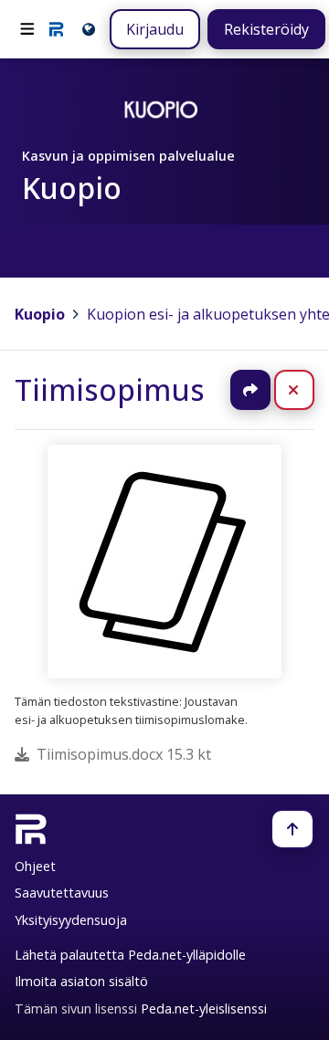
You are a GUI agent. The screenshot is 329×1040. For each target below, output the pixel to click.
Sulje (308, 390)
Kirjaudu (155, 29)
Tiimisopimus (110, 389)
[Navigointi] (27, 29)
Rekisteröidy (266, 29)
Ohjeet (35, 866)
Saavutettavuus (62, 892)
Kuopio (40, 314)
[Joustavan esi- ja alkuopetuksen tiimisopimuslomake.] (164, 561)
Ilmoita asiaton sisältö (81, 981)
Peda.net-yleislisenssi (204, 1008)
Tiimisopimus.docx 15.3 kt (124, 754)
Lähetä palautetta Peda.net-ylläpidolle (130, 954)
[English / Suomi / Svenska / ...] (87, 29)
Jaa (250, 390)
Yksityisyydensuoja (71, 920)
